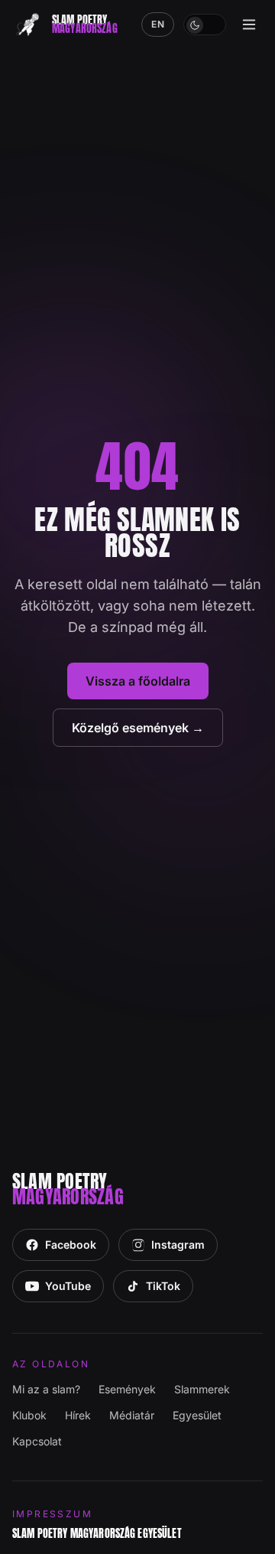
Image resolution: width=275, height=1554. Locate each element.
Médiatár (131, 1415)
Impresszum (52, 1514)
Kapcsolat (37, 1441)
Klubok (29, 1415)
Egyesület (197, 1415)
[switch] (204, 24)
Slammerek (202, 1389)
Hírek (78, 1415)
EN (157, 24)
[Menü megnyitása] (249, 24)
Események (127, 1389)
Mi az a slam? (46, 1389)
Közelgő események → (138, 727)
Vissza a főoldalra (138, 681)
